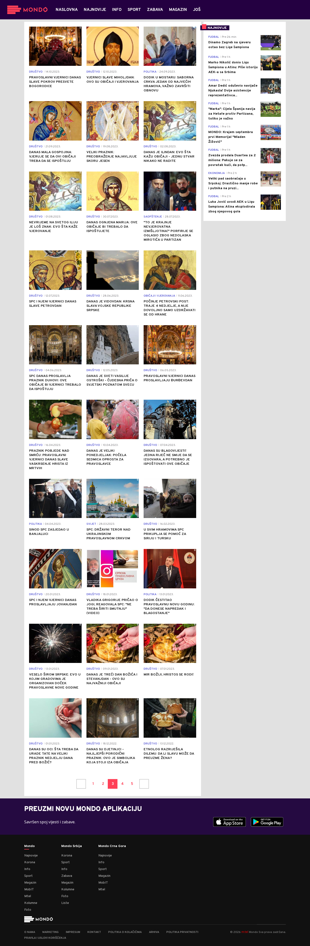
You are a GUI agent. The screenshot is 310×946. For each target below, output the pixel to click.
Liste (65, 903)
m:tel (244, 932)
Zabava (66, 876)
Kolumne (30, 903)
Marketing (50, 932)
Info (27, 869)
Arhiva (154, 932)
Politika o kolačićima (125, 932)
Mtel (27, 896)
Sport (28, 876)
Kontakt (94, 932)
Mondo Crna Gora (112, 846)
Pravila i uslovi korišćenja (45, 938)
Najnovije (31, 856)
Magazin (30, 883)
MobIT (29, 889)
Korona (29, 862)
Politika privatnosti (182, 932)
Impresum (73, 932)
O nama (29, 932)
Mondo (29, 846)
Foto (27, 910)
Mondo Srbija (71, 846)
